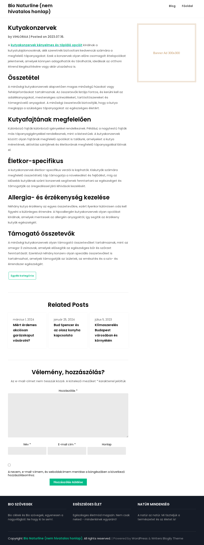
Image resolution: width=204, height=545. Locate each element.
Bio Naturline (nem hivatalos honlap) (30, 8)
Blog (172, 6)
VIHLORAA (20, 37)
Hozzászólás (68, 391)
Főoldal (187, 6)
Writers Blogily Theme (167, 538)
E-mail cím (67, 444)
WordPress (140, 538)
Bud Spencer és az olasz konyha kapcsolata (67, 330)
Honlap (107, 444)
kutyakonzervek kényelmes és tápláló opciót (46, 45)
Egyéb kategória (22, 276)
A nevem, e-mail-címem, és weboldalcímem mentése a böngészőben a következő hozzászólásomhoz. (66, 473)
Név (27, 444)
